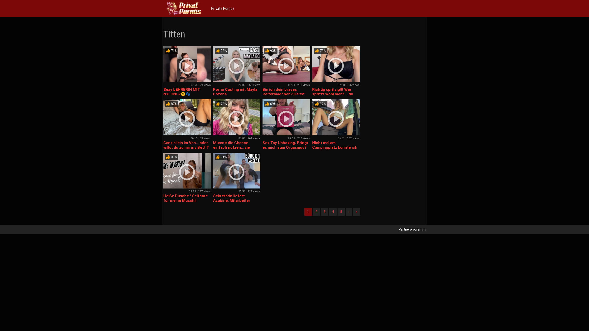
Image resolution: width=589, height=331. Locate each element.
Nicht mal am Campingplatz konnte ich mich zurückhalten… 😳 (334, 147)
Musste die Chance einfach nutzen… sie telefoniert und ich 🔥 (233, 147)
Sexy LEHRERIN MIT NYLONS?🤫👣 (181, 91)
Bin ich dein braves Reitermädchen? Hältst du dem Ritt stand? (284, 94)
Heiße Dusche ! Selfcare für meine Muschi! (185, 198)
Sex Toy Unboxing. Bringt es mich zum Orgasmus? (285, 145)
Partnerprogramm (412, 229)
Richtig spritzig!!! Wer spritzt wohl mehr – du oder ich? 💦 (332, 94)
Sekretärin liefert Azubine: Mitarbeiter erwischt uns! (231, 200)
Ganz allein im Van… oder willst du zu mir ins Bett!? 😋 (186, 147)
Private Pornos (222, 8)
